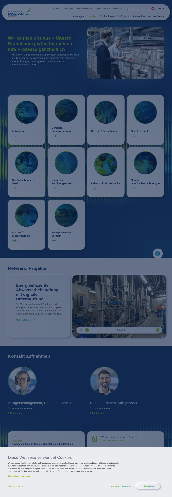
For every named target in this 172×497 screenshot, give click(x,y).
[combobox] (157, 8)
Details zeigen (14, 486)
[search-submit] (126, 8)
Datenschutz (13, 476)
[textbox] (157, 8)
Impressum (25, 476)
